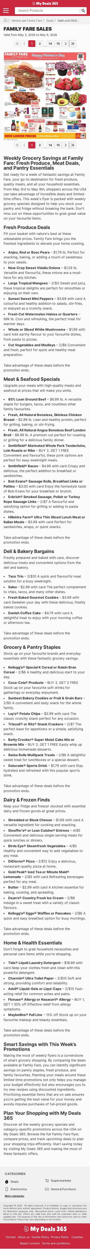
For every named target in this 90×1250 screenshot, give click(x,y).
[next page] (65, 43)
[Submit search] (83, 10)
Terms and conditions (56, 1243)
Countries (77, 1237)
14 (50, 43)
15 (58, 43)
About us (24, 1237)
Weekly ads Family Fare (27, 20)
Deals (49, 20)
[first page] (17, 43)
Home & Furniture (63, 1189)
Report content (30, 1243)
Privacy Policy (59, 1237)
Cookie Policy (40, 1237)
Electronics (19, 1189)
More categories (14, 1196)
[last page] (72, 43)
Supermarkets (61, 1180)
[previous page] (24, 43)
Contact (11, 1237)
